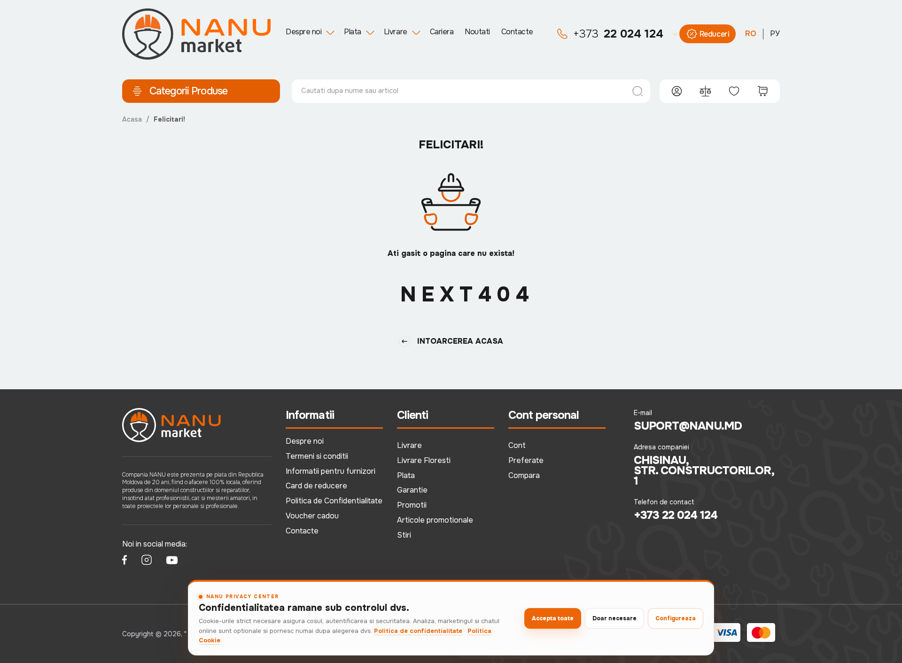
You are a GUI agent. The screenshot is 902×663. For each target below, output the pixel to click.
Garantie (412, 490)
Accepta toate (553, 618)
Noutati (477, 32)
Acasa (132, 119)
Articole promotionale (435, 520)
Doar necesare (614, 618)
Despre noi (303, 32)
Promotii (412, 505)
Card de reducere (316, 486)
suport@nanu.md (688, 426)
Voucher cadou (312, 516)
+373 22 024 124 (676, 515)
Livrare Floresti (424, 460)
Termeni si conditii (317, 456)
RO (750, 34)
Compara (524, 475)
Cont (517, 445)
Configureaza (675, 618)
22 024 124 (618, 34)
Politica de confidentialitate (418, 631)
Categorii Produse (188, 91)
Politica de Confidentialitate (334, 501)
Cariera (442, 32)
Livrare (395, 32)
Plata (352, 32)
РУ (775, 34)
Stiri (404, 535)
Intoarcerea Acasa (460, 341)
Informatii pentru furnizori (330, 471)
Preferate (526, 460)
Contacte (517, 32)
